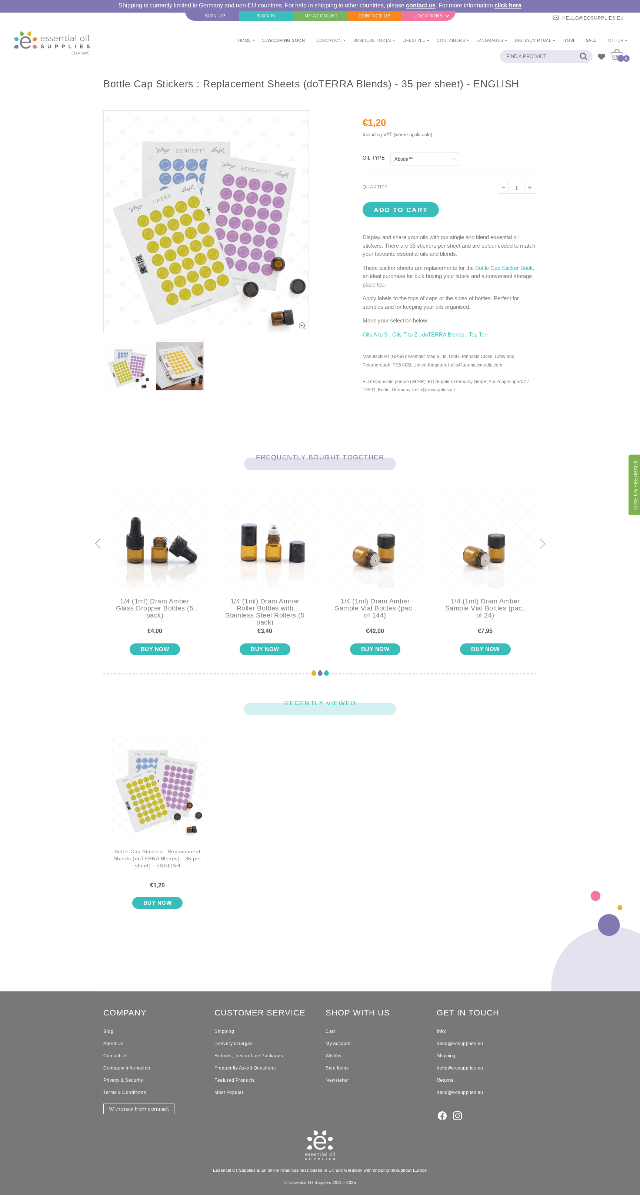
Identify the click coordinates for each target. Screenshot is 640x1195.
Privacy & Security (123, 1080)
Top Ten (478, 334)
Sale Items (337, 1068)
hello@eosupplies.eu (593, 18)
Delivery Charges (233, 1043)
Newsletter (337, 1080)
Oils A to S (375, 334)
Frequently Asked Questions (245, 1068)
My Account (338, 1043)
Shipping (224, 1031)
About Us (113, 1043)
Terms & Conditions (124, 1092)
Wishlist (334, 1055)
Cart (330, 1031)
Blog (108, 1031)
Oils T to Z (404, 334)
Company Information (126, 1068)
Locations (428, 16)
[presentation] (97, 544)
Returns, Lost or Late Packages (248, 1055)
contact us (421, 5)
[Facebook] (442, 1115)
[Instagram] (457, 1115)
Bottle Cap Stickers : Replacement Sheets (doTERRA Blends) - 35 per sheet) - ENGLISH (157, 858)
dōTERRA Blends (443, 334)
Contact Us (115, 1055)
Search (583, 56)
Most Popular (228, 1092)
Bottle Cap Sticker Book (504, 268)
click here (507, 5)
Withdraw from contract (139, 1109)
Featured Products (234, 1080)
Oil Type (374, 158)
